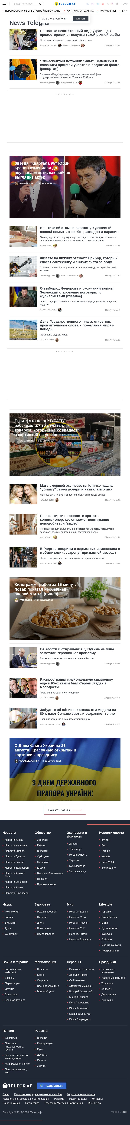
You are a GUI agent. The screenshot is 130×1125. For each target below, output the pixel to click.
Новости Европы (79, 911)
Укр (125, 4)
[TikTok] (117, 3)
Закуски (41, 1065)
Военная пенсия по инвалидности (16, 1057)
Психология (44, 928)
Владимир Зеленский (81, 969)
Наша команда (11, 1103)
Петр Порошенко (79, 1002)
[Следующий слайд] (127, 11)
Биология (10, 922)
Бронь (40, 974)
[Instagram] (112, 3)
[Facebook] (87, 3)
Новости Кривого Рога (15, 875)
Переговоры (12, 983)
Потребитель (109, 917)
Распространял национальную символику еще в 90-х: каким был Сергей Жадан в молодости (76, 683)
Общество (43, 832)
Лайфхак (106, 939)
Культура (106, 934)
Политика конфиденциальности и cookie (38, 1094)
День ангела (108, 994)
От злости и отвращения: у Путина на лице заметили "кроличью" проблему (77, 651)
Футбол (105, 839)
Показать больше (59, 810)
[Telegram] (98, 3)
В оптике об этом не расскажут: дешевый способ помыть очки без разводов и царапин (79, 230)
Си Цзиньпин (77, 980)
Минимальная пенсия (17, 1063)
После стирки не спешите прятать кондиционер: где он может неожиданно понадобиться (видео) (74, 519)
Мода (104, 922)
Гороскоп (106, 911)
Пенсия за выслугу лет (16, 1071)
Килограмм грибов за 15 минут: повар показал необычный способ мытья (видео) (45, 589)
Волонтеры (11, 994)
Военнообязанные (48, 986)
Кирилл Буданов (78, 997)
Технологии (12, 911)
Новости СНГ (77, 928)
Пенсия (8, 1030)
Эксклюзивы (108, 11)
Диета (40, 922)
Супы (40, 1049)
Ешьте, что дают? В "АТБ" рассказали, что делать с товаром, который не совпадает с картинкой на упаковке (46, 428)
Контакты (97, 1098)
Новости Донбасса (16, 881)
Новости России (78, 922)
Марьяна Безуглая (80, 1013)
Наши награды (78, 1098)
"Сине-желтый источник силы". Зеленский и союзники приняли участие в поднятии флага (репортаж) (79, 65)
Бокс (104, 845)
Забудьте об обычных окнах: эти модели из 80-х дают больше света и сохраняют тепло (78, 712)
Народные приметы (113, 978)
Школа (41, 867)
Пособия (42, 878)
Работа (41, 845)
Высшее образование (50, 873)
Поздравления (110, 950)
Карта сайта (32, 1103)
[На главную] (65, 3)
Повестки (42, 969)
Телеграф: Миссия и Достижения (63, 1103)
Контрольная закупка (80, 11)
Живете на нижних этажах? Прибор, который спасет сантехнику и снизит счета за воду (79, 260)
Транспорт (75, 849)
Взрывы (9, 978)
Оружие (9, 989)
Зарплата (42, 839)
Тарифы (74, 860)
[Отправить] (40, 3)
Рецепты (41, 1030)
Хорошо (80, 18)
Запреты (106, 989)
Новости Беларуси (80, 939)
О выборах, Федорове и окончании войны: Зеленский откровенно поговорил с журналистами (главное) (77, 292)
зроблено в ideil (118, 1112)
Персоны (74, 962)
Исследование (45, 934)
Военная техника (15, 1000)
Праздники (107, 962)
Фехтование (108, 867)
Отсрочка (42, 980)
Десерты (42, 1054)
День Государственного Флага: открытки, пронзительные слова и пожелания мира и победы (77, 325)
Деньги (73, 843)
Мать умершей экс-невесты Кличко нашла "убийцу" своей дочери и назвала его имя (76, 487)
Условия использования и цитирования (26, 1098)
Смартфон (11, 934)
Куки (63, 18)
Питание (42, 917)
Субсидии (43, 856)
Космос (9, 917)
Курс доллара (77, 866)
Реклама (59, 1098)
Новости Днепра (14, 851)
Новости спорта (111, 832)
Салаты (41, 1060)
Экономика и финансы (77, 834)
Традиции (107, 983)
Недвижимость (78, 854)
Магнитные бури (111, 945)
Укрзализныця (77, 871)
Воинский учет (45, 991)
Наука (7, 904)
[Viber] (92, 4)
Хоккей (105, 856)
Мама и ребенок (46, 911)
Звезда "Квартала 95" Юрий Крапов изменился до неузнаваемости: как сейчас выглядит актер (42, 170)
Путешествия (109, 928)
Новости (9, 832)
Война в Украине (16, 962)
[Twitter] (107, 4)
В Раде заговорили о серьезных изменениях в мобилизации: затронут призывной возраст (80, 550)
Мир (70, 904)
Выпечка (42, 1038)
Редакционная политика (81, 1094)
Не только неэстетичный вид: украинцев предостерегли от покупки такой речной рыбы (80, 33)
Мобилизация (45, 962)
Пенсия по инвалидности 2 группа (14, 1046)
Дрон (8, 928)
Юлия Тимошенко (79, 1008)
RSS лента (94, 1103)
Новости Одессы (15, 856)
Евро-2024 (107, 862)
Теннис (105, 851)
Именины (107, 1000)
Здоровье (42, 904)
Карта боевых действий (13, 970)
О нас (6, 1094)
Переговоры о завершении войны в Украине (32, 11)
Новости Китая (78, 934)
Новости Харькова (16, 845)
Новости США (77, 917)
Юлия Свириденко (80, 1019)
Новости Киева (14, 839)
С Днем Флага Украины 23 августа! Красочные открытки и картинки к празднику (45, 750)
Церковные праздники (108, 970)
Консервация (45, 1043)
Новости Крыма (14, 887)
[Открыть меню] (4, 3)
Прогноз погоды (46, 884)
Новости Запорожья (17, 867)
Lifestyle (105, 904)
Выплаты (42, 851)
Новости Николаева (17, 893)
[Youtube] (103, 3)
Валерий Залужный (80, 991)
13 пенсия (11, 1038)
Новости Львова (14, 862)
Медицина (43, 862)
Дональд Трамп (78, 974)
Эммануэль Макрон (80, 986)
